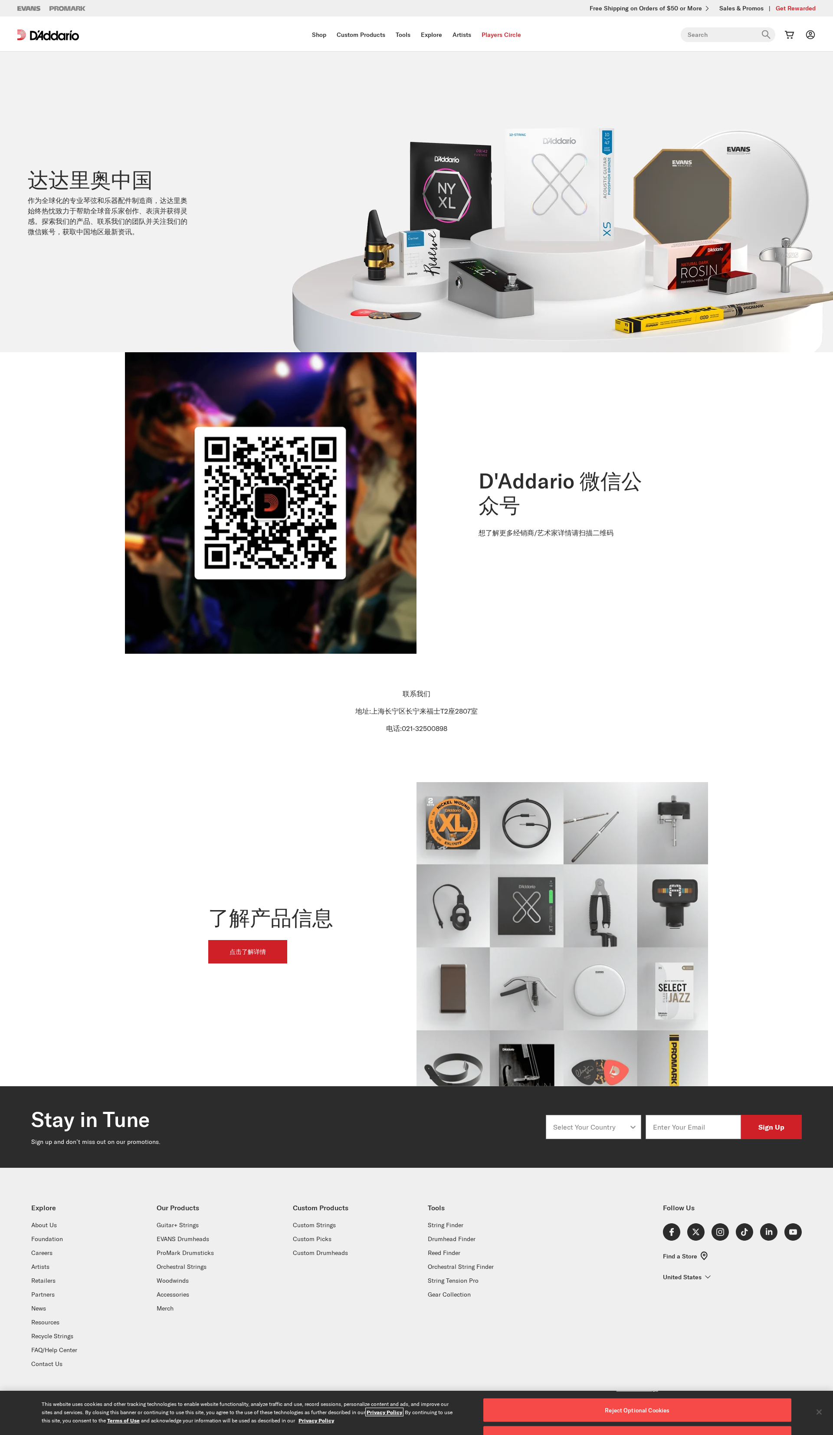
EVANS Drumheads (183, 1239)
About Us (44, 1225)
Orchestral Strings (182, 1267)
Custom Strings (314, 1225)
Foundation (47, 1239)
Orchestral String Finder (461, 1267)
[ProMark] (67, 8)
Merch (165, 1308)
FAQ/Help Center (54, 1350)
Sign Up (771, 1127)
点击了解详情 (248, 952)
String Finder (445, 1225)
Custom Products (361, 35)
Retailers (43, 1280)
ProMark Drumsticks (185, 1253)
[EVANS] (29, 8)
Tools (403, 35)
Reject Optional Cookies (637, 1410)
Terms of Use (123, 1420)
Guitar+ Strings (178, 1225)
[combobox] (591, 1127)
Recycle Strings (52, 1336)
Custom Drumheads (320, 1253)
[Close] (819, 1412)
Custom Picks (312, 1239)
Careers (41, 1253)
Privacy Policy (384, 1412)
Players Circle (501, 35)
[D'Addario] (48, 34)
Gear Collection (449, 1294)
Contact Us (46, 1364)
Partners (43, 1294)
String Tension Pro (453, 1280)
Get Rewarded (796, 8)
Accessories (173, 1294)
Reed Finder (444, 1253)
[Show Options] (633, 1127)
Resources (45, 1322)
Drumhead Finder (452, 1239)
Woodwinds (173, 1280)
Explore (431, 35)
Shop (319, 35)
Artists (462, 35)
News (38, 1308)
